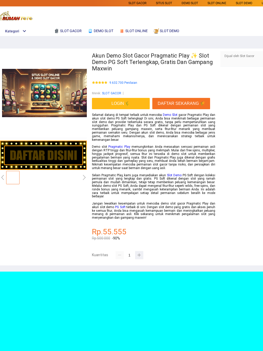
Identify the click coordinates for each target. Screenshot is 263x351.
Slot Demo (174, 175)
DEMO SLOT (190, 3)
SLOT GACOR (137, 3)
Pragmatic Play (119, 147)
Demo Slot (170, 115)
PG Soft (120, 207)
